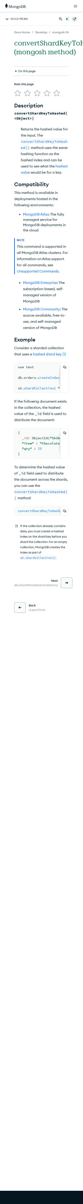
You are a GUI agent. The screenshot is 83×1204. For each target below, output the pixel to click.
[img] (17, 93)
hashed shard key (47, 354)
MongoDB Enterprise (40, 282)
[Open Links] (75, 6)
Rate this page (24, 84)
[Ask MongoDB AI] (67, 19)
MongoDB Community (41, 309)
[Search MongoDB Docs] (61, 19)
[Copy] (65, 367)
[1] (64, 354)
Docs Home (22, 32)
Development (44, 32)
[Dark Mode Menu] (74, 19)
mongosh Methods (65, 32)
